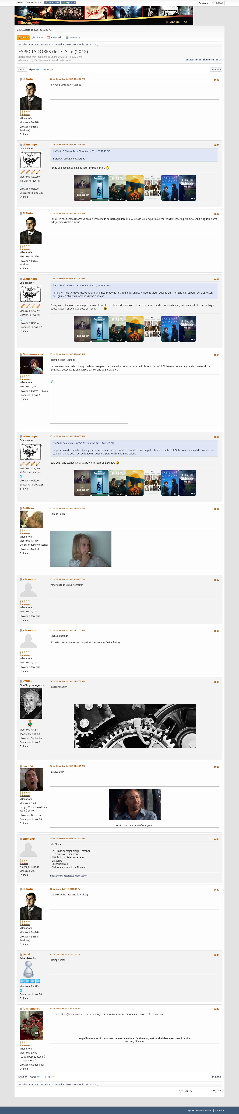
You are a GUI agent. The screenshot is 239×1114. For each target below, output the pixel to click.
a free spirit (31, 579)
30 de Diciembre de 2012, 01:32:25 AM (67, 766)
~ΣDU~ (27, 681)
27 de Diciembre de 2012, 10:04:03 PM (67, 579)
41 (45, 69)
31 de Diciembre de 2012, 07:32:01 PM (67, 838)
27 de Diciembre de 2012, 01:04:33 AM (67, 436)
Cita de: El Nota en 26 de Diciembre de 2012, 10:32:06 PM (82, 151)
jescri (26, 954)
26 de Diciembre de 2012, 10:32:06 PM (67, 79)
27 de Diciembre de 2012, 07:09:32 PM (67, 508)
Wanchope (30, 144)
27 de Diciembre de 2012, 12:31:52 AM (67, 278)
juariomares (31, 1008)
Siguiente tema (212, 59)
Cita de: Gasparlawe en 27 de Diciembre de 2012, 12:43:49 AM (84, 442)
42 (48, 69)
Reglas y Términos (204, 1110)
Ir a (177, 1090)
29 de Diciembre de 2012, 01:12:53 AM (67, 630)
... (42, 69)
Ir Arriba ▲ (219, 1110)
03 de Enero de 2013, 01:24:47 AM (65, 1008)
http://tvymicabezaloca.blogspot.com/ (68, 875)
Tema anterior (192, 59)
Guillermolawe (33, 354)
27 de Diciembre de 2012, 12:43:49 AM (67, 354)
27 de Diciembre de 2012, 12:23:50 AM (67, 213)
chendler (29, 839)
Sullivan (28, 508)
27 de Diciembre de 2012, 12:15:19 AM (67, 144)
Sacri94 (28, 766)
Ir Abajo (22, 69)
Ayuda (191, 1110)
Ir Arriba (22, 1076)
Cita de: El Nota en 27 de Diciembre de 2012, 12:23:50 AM (82, 285)
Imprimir (216, 69)
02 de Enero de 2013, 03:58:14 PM (65, 889)
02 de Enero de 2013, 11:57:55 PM (65, 954)
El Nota (28, 79)
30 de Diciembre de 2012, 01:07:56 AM (67, 681)
